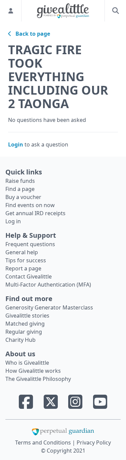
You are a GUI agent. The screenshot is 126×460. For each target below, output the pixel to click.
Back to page (30, 33)
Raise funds (20, 181)
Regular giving (23, 331)
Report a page (23, 268)
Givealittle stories (27, 315)
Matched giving (25, 323)
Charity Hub (20, 339)
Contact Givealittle (28, 276)
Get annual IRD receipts (35, 213)
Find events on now (30, 205)
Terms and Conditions (43, 442)
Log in (13, 221)
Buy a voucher (23, 197)
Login (15, 144)
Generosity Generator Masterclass (49, 307)
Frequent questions (30, 244)
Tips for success (25, 260)
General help (21, 252)
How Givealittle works (33, 370)
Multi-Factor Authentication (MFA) (48, 284)
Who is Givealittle (27, 362)
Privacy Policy (94, 442)
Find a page (20, 189)
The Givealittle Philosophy (38, 379)
